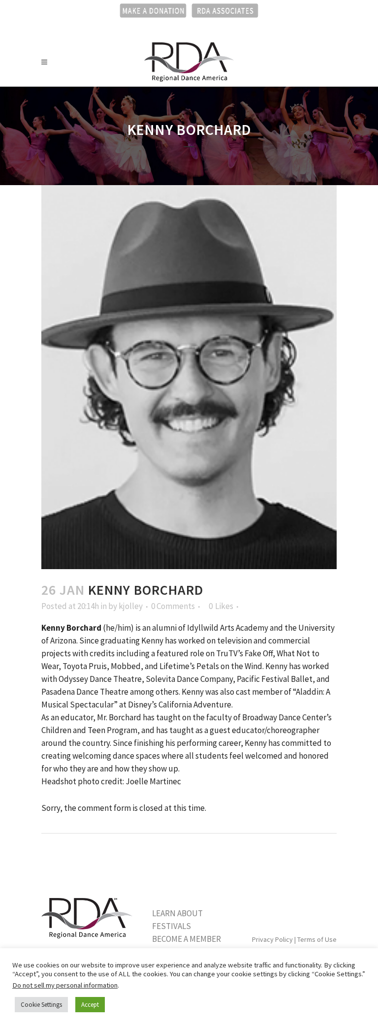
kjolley (131, 606)
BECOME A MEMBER (186, 938)
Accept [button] (90, 1004)
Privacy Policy (272, 939)
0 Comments (173, 606)
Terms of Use (317, 939)
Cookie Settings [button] (41, 1004)
